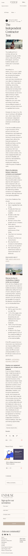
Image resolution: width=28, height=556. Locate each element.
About (2, 537)
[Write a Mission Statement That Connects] (14, 454)
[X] (10, 534)
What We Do (4, 539)
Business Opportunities (12, 427)
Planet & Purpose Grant (6, 550)
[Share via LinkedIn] (13, 435)
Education (8, 431)
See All (20, 446)
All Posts (6, 12)
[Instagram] (2, 534)
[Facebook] (5, 534)
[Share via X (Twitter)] (9, 435)
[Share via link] (17, 435)
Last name (5, 510)
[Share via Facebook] (6, 435)
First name (5, 506)
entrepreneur (9, 425)
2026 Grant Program (5, 548)
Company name (6, 514)
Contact (3, 543)
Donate (3, 545)
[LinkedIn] (7, 534)
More (12, 12)
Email (4, 518)
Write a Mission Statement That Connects (13, 463)
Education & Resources (6, 540)
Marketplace (4, 542)
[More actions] (21, 21)
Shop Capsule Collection (6, 547)
